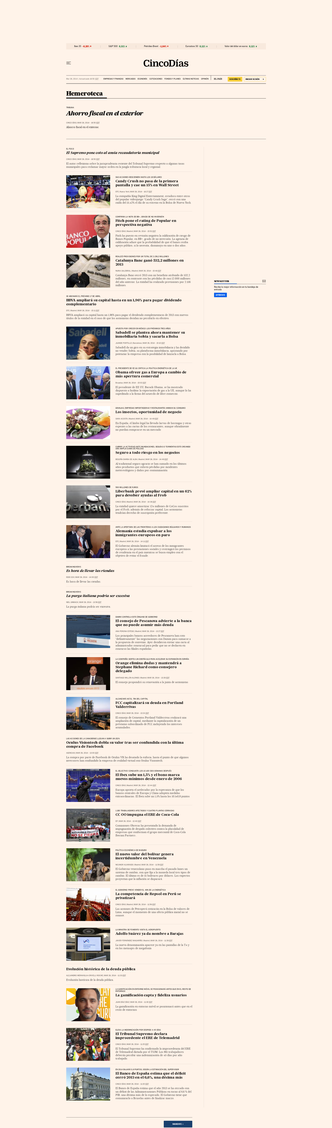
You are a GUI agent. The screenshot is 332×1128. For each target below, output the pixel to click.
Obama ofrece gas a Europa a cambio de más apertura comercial (151, 374)
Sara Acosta (122, 419)
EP (117, 821)
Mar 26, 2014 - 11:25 (138, 1044)
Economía (142, 79)
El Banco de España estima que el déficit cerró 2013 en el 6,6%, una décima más (151, 1075)
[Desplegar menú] (68, 63)
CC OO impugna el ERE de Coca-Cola (147, 815)
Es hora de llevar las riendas (90, 571)
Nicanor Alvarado (124, 865)
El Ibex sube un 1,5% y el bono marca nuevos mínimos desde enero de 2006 (149, 777)
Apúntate (220, 295)
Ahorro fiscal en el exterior (104, 113)
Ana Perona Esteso (125, 631)
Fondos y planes (172, 79)
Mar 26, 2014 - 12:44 (145, 785)
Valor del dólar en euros (236, 46)
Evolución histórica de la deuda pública (100, 969)
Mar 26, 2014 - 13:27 (153, 631)
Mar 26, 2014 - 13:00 (87, 753)
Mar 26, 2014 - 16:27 (141, 192)
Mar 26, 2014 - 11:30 (141, 1002)
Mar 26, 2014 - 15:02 (135, 383)
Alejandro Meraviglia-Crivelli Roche (84, 975)
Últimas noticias (191, 79)
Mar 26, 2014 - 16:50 (88, 123)
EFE (117, 192)
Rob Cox (70, 577)
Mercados (130, 79)
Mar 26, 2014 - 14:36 (145, 502)
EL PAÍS (216, 78)
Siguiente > (177, 1124)
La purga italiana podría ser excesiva (98, 596)
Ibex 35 (77, 46)
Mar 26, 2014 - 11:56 (145, 904)
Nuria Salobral (123, 271)
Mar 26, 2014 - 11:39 (161, 940)
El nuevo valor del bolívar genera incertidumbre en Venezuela (145, 856)
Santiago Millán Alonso (127, 678)
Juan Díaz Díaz (122, 1002)
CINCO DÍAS (71, 123)
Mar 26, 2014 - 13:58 (90, 602)
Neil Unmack (72, 602)
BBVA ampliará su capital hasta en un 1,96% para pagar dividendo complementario (124, 302)
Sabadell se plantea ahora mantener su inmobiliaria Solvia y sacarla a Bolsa (150, 335)
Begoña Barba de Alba (126, 459)
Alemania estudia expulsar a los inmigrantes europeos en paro (144, 533)
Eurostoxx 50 (192, 46)
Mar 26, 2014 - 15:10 (154, 343)
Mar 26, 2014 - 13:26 (158, 678)
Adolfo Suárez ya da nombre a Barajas (149, 934)
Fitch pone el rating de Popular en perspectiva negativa (146, 223)
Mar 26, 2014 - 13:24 (138, 713)
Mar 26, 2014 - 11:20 (138, 1084)
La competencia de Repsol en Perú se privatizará (148, 896)
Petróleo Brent (151, 46)
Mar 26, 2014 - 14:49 (147, 419)
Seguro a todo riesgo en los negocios (148, 453)
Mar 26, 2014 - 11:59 (152, 865)
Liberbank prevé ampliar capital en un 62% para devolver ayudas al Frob (154, 493)
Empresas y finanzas (113, 79)
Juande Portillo (124, 343)
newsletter (221, 281)
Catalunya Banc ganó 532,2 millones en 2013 (150, 262)
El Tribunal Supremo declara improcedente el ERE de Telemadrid (148, 1036)
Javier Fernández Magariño (129, 940)
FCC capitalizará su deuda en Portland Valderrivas (149, 705)
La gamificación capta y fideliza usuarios (151, 995)
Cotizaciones (155, 79)
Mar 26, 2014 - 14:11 (138, 541)
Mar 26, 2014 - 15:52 (145, 231)
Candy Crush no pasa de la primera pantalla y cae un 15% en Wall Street (147, 183)
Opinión (205, 79)
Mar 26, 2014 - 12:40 (130, 821)
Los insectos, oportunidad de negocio (149, 412)
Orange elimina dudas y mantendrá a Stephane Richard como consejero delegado (149, 667)
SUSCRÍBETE (235, 79)
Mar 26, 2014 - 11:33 (115, 975)
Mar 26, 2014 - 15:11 (88, 310)
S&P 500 (113, 46)
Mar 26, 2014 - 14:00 (86, 577)
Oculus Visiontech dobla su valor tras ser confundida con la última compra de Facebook (125, 745)
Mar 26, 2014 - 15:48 (150, 271)
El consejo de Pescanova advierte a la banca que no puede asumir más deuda (154, 623)
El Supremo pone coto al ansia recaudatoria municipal (112, 153)
